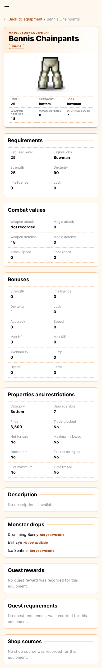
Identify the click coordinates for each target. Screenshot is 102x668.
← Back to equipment (23, 19)
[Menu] (6, 6)
